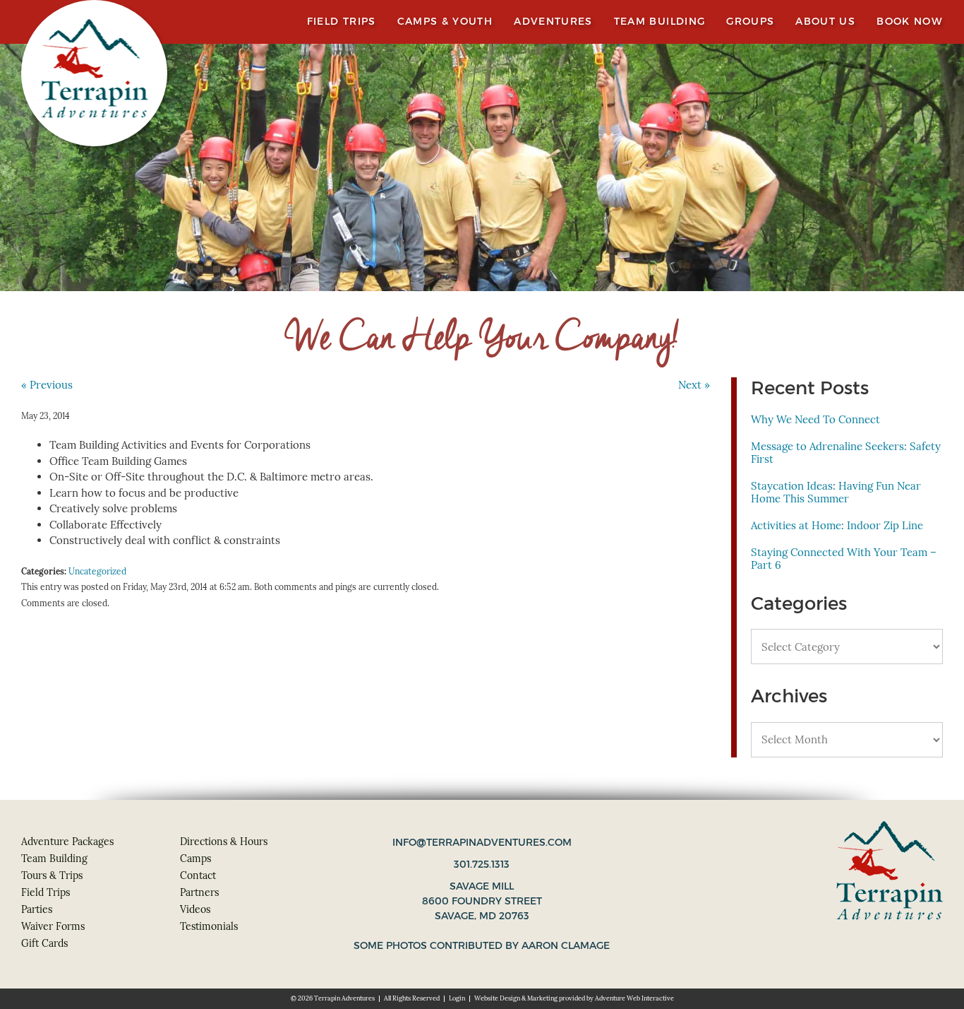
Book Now (909, 22)
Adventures (553, 22)
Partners (199, 892)
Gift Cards (44, 943)
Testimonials (209, 926)
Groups (750, 22)
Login (457, 998)
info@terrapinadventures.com (482, 842)
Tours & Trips (52, 875)
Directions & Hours (223, 841)
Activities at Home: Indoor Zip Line (837, 525)
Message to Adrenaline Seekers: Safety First (846, 452)
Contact (198, 875)
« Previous (47, 384)
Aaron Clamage (566, 945)
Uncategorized (97, 571)
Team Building (660, 22)
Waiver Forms (53, 926)
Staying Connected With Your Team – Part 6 (843, 558)
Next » (694, 384)
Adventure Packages (67, 841)
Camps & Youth (445, 22)
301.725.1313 (482, 864)
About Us (825, 22)
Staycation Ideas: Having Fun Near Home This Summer (836, 492)
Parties (36, 909)
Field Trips (341, 22)
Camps (195, 858)
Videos (195, 909)
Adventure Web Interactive (634, 998)
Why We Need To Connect (815, 419)
